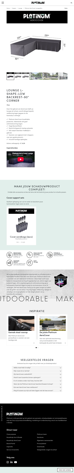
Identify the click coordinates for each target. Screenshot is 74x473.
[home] (38, 3)
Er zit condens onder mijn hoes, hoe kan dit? (28, 381)
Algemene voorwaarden (45, 440)
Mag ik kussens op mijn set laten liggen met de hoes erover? (33, 390)
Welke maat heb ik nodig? (22, 367)
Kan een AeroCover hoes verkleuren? (26, 387)
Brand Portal (11, 443)
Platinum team (42, 434)
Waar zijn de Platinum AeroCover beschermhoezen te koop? (33, 384)
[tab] (36, 347)
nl (71, 3)
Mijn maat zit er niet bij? (22, 371)
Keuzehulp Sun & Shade (14, 437)
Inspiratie (10, 447)
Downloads (40, 447)
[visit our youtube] (15, 462)
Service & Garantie (13, 450)
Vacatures (40, 437)
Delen (66, 8)
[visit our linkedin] (11, 462)
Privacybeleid (41, 443)
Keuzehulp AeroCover (14, 440)
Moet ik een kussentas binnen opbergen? (27, 377)
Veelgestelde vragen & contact (47, 450)
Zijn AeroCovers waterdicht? (23, 374)
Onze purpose (11, 434)
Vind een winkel (65, 470)
